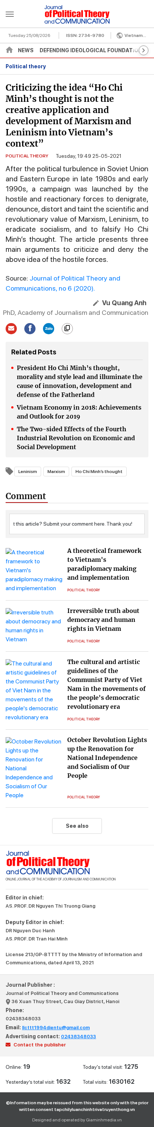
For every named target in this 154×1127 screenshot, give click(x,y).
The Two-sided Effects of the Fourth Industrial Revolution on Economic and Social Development (76, 438)
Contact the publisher (39, 1045)
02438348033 (23, 1018)
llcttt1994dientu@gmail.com (56, 1027)
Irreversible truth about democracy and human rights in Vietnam (103, 619)
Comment (26, 496)
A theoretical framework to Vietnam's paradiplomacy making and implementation (104, 564)
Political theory (26, 66)
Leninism (27, 471)
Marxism (56, 471)
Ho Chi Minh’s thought (99, 471)
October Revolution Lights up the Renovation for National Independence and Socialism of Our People (107, 757)
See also (77, 826)
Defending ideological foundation (91, 50)
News (26, 50)
